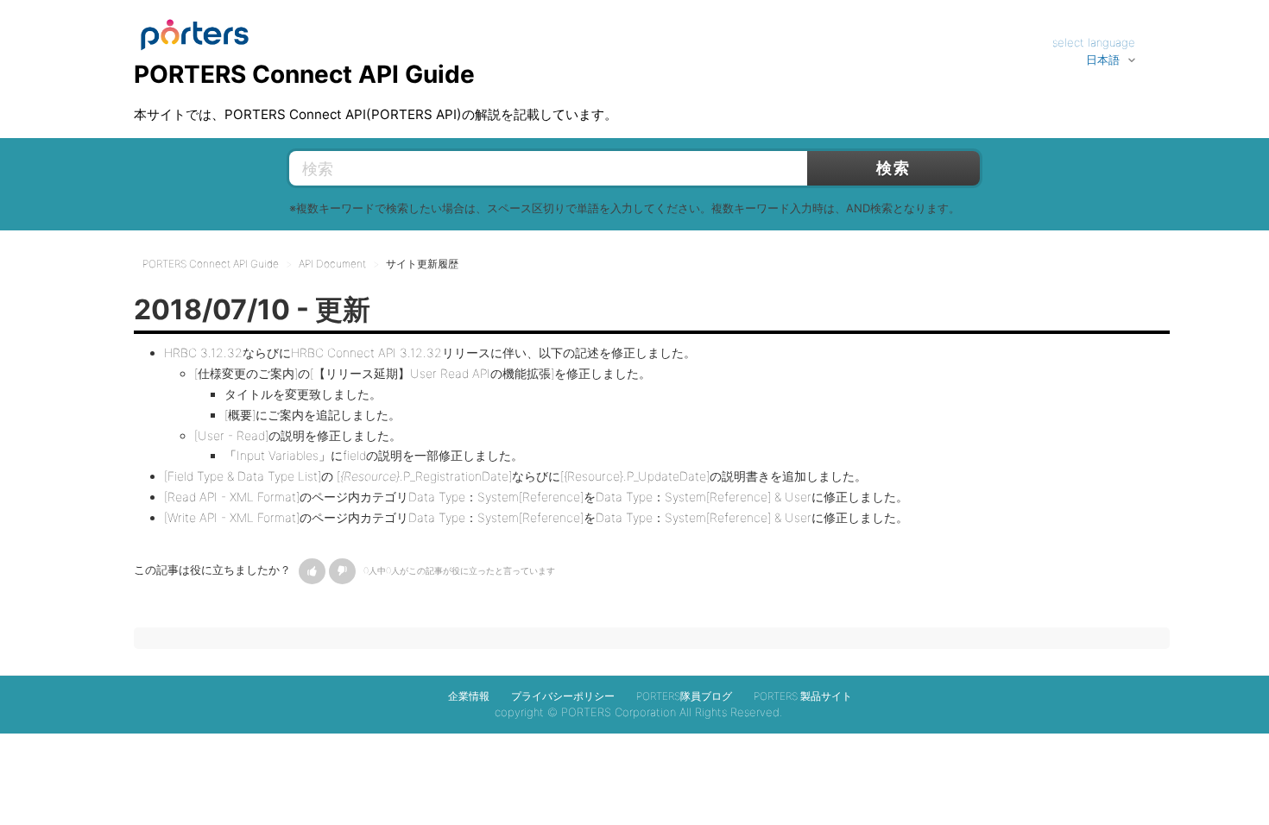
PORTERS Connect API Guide (210, 263)
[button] (312, 571)
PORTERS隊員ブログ (684, 696)
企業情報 (468, 696)
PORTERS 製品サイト (803, 696)
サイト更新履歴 (422, 263)
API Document (332, 263)
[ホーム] (195, 27)
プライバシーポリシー (563, 696)
